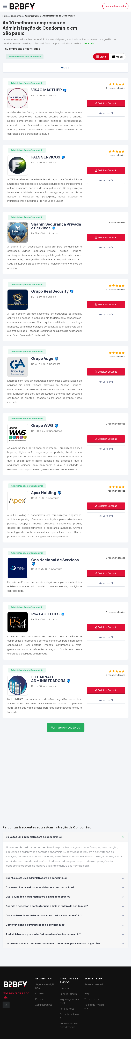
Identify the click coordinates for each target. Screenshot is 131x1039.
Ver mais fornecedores (65, 727)
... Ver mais (87, 43)
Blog (86, 993)
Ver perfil (107, 113)
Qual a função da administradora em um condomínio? (38, 896)
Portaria (39, 999)
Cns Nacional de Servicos (55, 559)
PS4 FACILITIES (45, 614)
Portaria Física (67, 1008)
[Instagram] (6, 1005)
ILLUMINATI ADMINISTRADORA (48, 678)
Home (6, 15)
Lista (103, 56)
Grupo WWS (42, 425)
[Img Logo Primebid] (53, 6)
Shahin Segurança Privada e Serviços (56, 226)
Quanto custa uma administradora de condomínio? (36, 878)
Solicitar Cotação (107, 103)
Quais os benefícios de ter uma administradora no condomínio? (44, 915)
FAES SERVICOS (45, 157)
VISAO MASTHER (46, 89)
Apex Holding (43, 492)
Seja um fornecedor (115, 6)
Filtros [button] (65, 67)
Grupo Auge (42, 358)
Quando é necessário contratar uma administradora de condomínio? (47, 906)
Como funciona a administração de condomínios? (36, 924)
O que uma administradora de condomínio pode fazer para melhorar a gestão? (53, 943)
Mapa (119, 56)
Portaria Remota (68, 993)
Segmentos (17, 15)
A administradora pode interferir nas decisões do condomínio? (43, 934)
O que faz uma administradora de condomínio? (34, 836)
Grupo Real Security (50, 291)
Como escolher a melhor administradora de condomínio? (40, 887)
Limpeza (39, 993)
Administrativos (33, 15)
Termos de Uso (92, 999)
